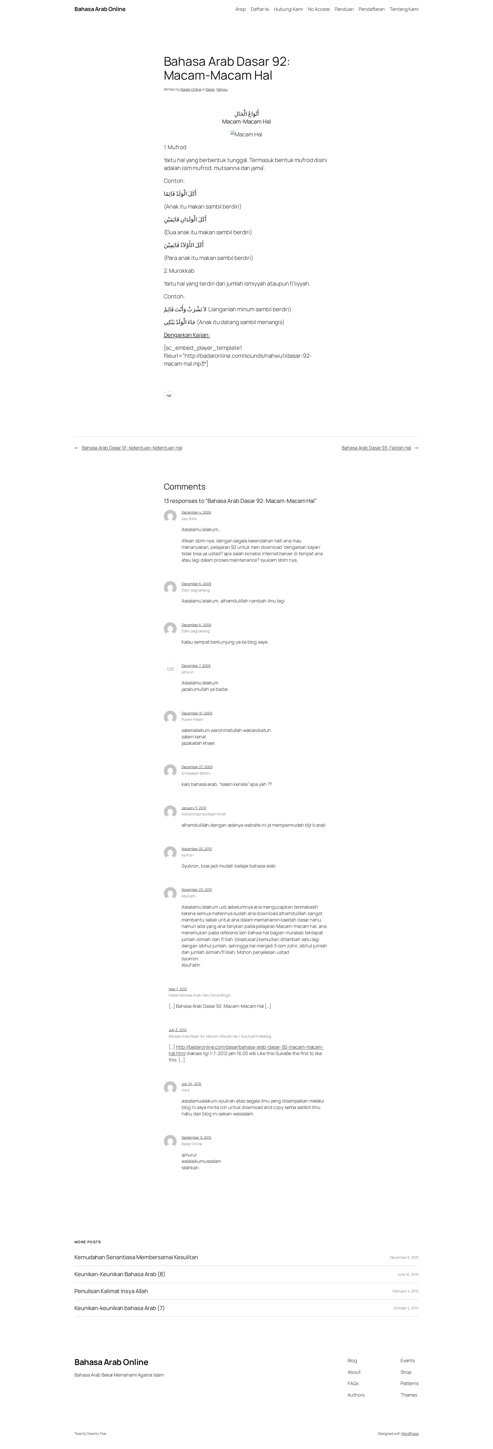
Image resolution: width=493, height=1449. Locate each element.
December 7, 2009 (196, 665)
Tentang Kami (404, 9)
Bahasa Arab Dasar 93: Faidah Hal (376, 448)
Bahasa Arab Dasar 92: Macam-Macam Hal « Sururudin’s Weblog (220, 1036)
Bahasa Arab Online (99, 9)
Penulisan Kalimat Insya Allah (111, 1291)
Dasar (210, 89)
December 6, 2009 (196, 583)
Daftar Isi (260, 9)
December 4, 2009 (196, 512)
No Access (319, 9)
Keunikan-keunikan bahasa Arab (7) (119, 1308)
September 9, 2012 (196, 1137)
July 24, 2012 (192, 1083)
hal (169, 395)
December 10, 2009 (197, 713)
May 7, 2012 (178, 988)
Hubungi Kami (288, 9)
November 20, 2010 (197, 848)
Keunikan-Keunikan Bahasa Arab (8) (119, 1274)
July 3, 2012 (178, 1029)
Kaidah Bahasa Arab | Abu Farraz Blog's (199, 995)
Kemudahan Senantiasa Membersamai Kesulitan (136, 1257)
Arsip (240, 9)
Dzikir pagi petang (196, 630)
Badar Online (191, 89)
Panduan (344, 9)
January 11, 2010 (194, 807)
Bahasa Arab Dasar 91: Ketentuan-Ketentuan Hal (132, 448)
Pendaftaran (372, 9)
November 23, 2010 (197, 889)
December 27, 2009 (197, 766)
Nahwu (222, 89)
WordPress (410, 1433)
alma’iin (188, 672)
